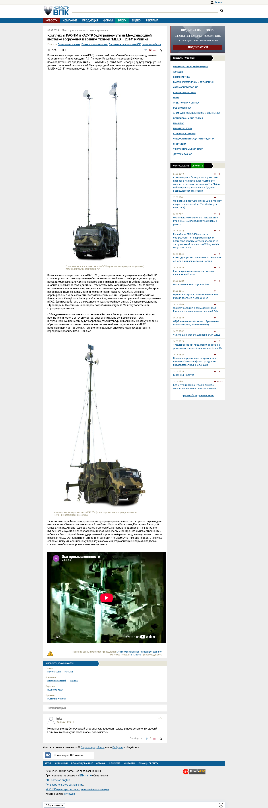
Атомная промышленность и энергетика (196, 113)
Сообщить (136, 738)
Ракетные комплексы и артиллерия (193, 82)
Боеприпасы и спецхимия (188, 118)
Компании (70, 20)
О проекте (114, 763)
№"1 (160, 718)
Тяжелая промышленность (188, 149)
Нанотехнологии (182, 128)
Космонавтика (181, 77)
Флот (176, 98)
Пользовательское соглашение (64, 784)
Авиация (178, 72)
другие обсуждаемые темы (198, 395)
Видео (136, 20)
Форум (108, 20)
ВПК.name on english (58, 780)
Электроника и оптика (186, 103)
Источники (61, 763)
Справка (100, 763)
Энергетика (179, 144)
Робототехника (182, 108)
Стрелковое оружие (184, 133)
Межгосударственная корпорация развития (85, 30)
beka (59, 718)
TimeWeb (69, 793)
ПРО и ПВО (178, 123)
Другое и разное (182, 154)
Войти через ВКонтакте (68, 755)
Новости (51, 20)
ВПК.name (136, 654)
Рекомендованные (82, 763)
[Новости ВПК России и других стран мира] (56, 14)
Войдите (117, 747)
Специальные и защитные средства (193, 139)
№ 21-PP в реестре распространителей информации (77, 789)
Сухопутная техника (184, 92)
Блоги (122, 20)
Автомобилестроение (185, 87)
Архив (48, 763)
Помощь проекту (148, 763)
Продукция (90, 20)
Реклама (152, 20)
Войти (218, 2)
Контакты (129, 763)
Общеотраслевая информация (190, 67)
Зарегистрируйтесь (92, 747)
